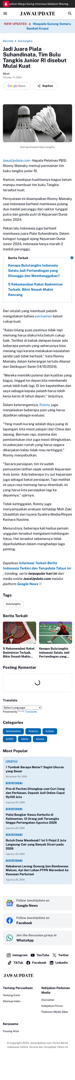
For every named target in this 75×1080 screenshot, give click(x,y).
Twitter (63, 955)
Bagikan (47, 85)
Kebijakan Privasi (51, 1005)
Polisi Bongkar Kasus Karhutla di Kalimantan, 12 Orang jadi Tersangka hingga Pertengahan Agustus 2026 (32, 819)
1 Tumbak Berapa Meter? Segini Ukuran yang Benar (35, 769)
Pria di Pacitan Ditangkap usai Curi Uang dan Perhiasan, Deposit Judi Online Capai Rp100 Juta (35, 793)
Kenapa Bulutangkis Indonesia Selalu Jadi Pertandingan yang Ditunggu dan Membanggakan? (34, 270)
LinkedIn (61, 962)
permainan (43, 316)
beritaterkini (14, 783)
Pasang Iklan (11, 1031)
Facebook (39, 962)
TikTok (18, 962)
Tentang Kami (11, 995)
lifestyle (12, 761)
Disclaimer (47, 999)
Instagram (20, 955)
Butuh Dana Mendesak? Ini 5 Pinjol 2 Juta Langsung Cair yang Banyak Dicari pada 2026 (36, 844)
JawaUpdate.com (16, 160)
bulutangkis (13, 603)
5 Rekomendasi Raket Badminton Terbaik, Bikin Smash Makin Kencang (35, 289)
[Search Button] (70, 13)
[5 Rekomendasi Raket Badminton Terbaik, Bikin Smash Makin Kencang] (19, 633)
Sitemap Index (12, 1001)
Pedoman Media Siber (54, 1011)
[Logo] (37, 975)
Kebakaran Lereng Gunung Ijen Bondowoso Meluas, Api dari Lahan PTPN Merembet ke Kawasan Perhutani (37, 870)
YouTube (43, 955)
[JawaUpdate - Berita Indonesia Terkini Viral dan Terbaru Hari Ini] (37, 13)
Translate (31, 711)
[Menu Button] (5, 13)
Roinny (44, 405)
